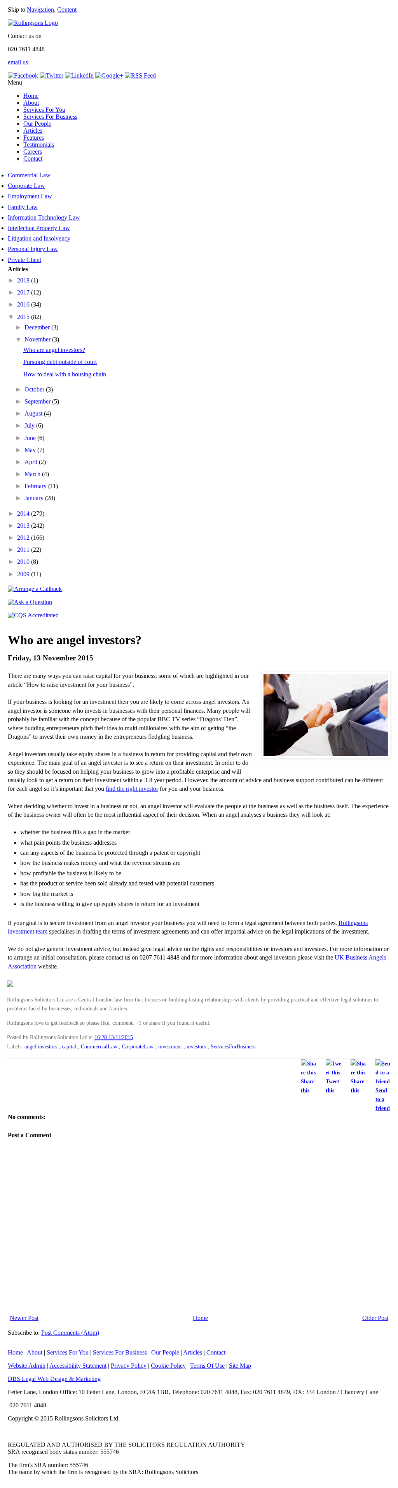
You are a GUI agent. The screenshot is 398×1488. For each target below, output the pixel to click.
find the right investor (132, 788)
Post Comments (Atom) (70, 1332)
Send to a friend (382, 1099)
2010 (24, 561)
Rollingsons (353, 923)
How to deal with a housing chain (64, 374)
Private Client (24, 259)
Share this (307, 1085)
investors (197, 1046)
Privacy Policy (129, 1365)
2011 (24, 549)
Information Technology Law (44, 217)
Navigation (40, 9)
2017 (24, 292)
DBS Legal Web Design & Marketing (54, 1378)
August (34, 413)
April (31, 462)
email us (18, 62)
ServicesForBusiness (233, 1046)
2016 (24, 304)
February (36, 486)
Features (33, 137)
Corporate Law (26, 185)
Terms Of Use (207, 1365)
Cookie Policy (168, 1365)
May (30, 450)
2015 (24, 317)
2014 (24, 513)
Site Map (240, 1365)
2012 (24, 537)
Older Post (375, 1318)
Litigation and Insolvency (39, 238)
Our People (37, 123)
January (34, 498)
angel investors (41, 1046)
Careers (32, 151)
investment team (27, 931)
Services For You (44, 109)
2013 (24, 525)
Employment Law (30, 196)
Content (67, 9)
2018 (24, 280)
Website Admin (26, 1365)
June (30, 438)
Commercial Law (29, 175)
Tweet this (332, 1085)
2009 (24, 574)
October (35, 389)
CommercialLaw (100, 1046)
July (30, 425)
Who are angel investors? (54, 349)
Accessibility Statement (77, 1365)
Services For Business (50, 116)
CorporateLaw (138, 1046)
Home (30, 95)
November (38, 339)
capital (70, 1046)
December (37, 327)
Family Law (23, 207)
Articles (32, 130)
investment (170, 1046)
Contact (32, 158)
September (38, 401)
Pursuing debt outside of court (60, 362)
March (33, 474)
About (31, 102)
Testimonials (38, 144)
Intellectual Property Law (39, 228)
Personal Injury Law (33, 249)
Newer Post (24, 1318)
